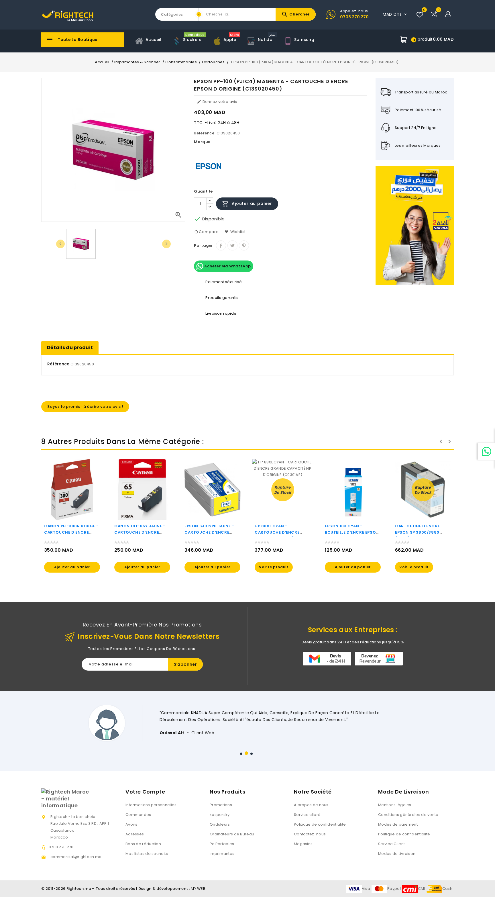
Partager (221, 245)
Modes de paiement (398, 824)
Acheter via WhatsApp (227, 266)
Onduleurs (220, 824)
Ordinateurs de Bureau (232, 834)
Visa (366, 888)
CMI (421, 888)
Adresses (134, 834)
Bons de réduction (143, 844)
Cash (447, 888)
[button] (241, 754)
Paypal (394, 888)
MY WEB (198, 888)
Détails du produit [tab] (70, 347)
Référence (58, 364)
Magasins (303, 844)
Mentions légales (394, 805)
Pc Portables (222, 844)
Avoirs (131, 824)
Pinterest (244, 245)
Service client (307, 814)
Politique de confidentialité (320, 824)
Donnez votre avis (217, 101)
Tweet (232, 245)
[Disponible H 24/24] (486, 451)
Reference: (204, 133)
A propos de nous (311, 805)
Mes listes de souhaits (146, 853)
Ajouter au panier (247, 203)
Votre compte (145, 791)
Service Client (391, 844)
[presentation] (60, 244)
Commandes (138, 814)
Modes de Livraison (396, 853)
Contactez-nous (310, 834)
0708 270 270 (354, 17)
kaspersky (220, 814)
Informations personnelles (151, 805)
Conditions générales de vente (408, 814)
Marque (202, 141)
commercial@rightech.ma (76, 856)
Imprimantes (222, 853)
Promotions (221, 805)
